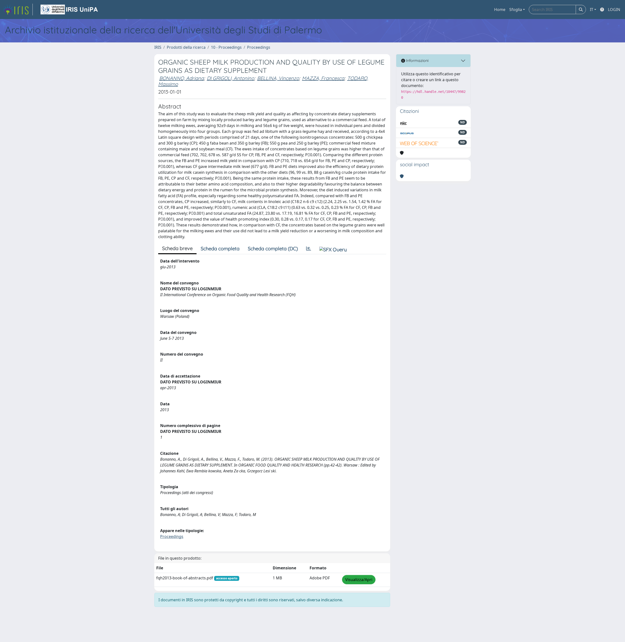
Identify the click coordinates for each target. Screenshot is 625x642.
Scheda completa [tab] (220, 248)
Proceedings (258, 47)
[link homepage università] (70, 9)
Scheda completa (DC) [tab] (273, 248)
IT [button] (591, 9)
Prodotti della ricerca (186, 47)
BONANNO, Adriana (181, 78)
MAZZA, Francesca (323, 78)
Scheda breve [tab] (177, 248)
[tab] (308, 248)
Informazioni (416, 60)
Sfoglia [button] (515, 9)
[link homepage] (18, 9)
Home (499, 9)
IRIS (157, 47)
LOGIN (614, 9)
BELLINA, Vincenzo (278, 78)
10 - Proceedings (226, 47)
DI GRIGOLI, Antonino (230, 78)
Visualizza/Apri (358, 579)
